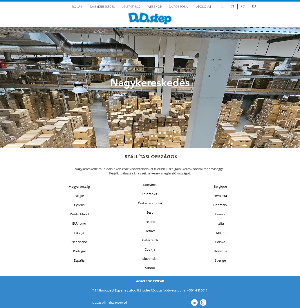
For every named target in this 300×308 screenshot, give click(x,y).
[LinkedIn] (194, 302)
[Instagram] (203, 302)
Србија (150, 249)
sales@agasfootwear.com (163, 290)
